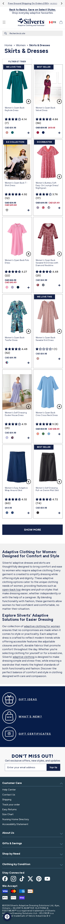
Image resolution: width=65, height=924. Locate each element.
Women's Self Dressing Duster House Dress (16, 414)
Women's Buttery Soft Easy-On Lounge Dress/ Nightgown (47, 185)
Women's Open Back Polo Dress (17, 261)
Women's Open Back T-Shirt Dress (16, 184)
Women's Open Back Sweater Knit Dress (45, 338)
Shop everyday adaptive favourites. (32, 11)
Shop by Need (11, 853)
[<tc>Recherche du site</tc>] (5, 33)
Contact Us (8, 794)
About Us (8, 832)
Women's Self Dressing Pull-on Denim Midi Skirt (47, 489)
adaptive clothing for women (42, 626)
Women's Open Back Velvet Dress (45, 109)
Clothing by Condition (16, 864)
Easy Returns (9, 809)
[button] (4, 22)
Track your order (11, 804)
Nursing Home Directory (15, 819)
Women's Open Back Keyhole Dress (14, 109)
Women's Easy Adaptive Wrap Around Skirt (16, 489)
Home (8, 45)
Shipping (6, 799)
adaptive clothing (23, 657)
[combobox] (32, 33)
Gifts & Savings (12, 843)
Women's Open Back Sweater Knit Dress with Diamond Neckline (47, 263)
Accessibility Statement (15, 824)
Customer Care (12, 783)
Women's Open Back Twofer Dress (14, 338)
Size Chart (7, 814)
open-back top (11, 589)
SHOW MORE (32, 529)
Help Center (9, 789)
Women (21, 45)
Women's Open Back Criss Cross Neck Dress (47, 414)
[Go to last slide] (4, 3)
